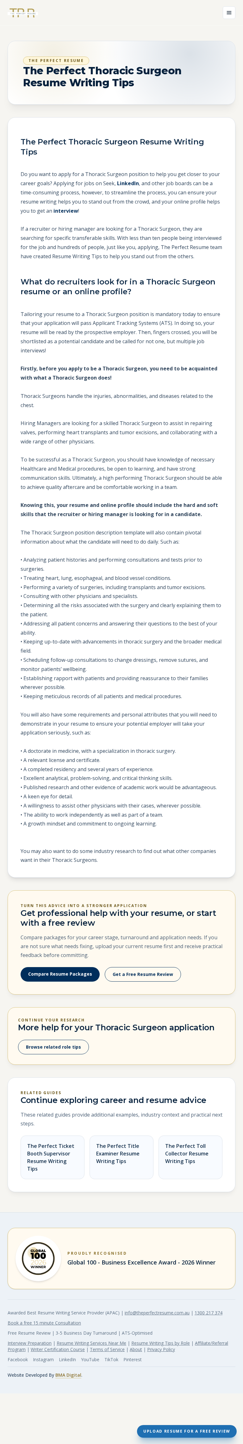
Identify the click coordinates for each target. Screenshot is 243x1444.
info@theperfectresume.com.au (157, 1313)
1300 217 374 (208, 1313)
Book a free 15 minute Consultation (44, 1323)
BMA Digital (68, 1375)
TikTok (111, 1359)
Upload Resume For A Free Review (186, 1431)
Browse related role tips (53, 1047)
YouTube (90, 1359)
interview (65, 210)
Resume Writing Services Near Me (91, 1343)
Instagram (43, 1359)
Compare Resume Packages (60, 974)
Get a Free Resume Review (143, 974)
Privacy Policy (161, 1349)
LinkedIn (128, 183)
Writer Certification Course (58, 1349)
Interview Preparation (30, 1343)
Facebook (18, 1359)
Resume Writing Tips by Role (160, 1343)
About (136, 1349)
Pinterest (132, 1359)
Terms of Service (107, 1349)
